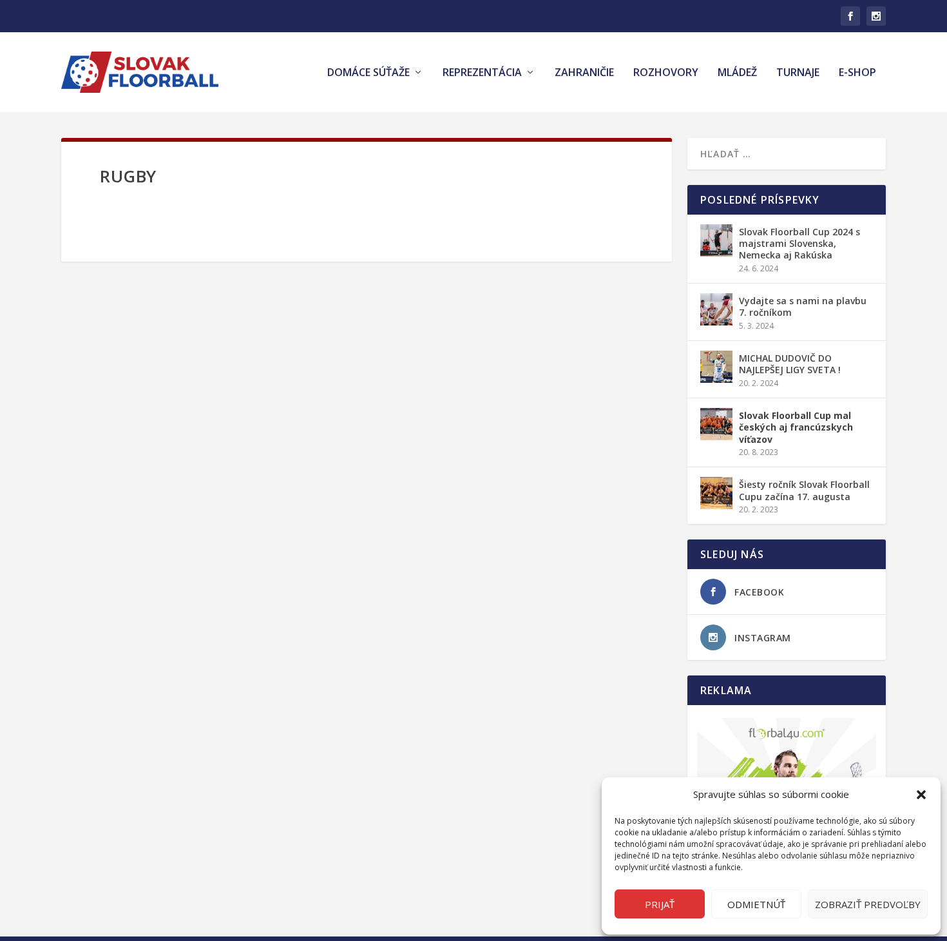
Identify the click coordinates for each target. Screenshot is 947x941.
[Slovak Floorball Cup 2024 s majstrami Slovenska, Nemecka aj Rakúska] (716, 240)
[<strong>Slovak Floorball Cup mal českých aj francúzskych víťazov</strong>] (716, 424)
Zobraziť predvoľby (868, 904)
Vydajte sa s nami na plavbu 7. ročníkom (802, 306)
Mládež (737, 73)
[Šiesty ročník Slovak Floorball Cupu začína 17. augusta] (716, 493)
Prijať (659, 904)
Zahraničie (584, 73)
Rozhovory (665, 73)
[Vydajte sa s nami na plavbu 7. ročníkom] (716, 309)
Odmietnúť (756, 904)
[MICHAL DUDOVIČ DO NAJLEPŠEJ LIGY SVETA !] (716, 367)
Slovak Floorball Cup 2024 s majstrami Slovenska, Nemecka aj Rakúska (799, 243)
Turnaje (797, 73)
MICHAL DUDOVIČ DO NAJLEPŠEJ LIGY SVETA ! (790, 364)
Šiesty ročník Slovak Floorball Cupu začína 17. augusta (804, 490)
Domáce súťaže (368, 73)
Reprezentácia (482, 73)
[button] (921, 794)
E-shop (857, 73)
